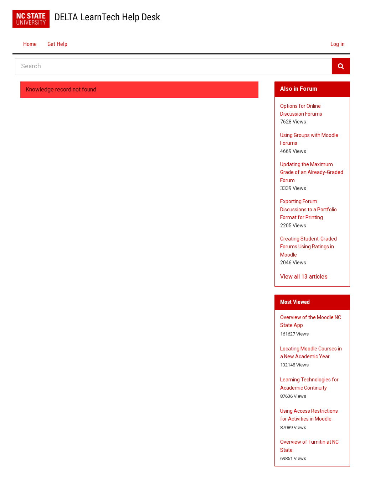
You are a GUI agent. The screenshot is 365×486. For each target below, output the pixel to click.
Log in (337, 44)
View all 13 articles (304, 276)
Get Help (57, 44)
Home (30, 44)
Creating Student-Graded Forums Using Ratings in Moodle (308, 247)
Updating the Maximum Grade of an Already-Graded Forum (311, 172)
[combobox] (173, 66)
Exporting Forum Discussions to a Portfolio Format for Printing (308, 209)
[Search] (341, 66)
